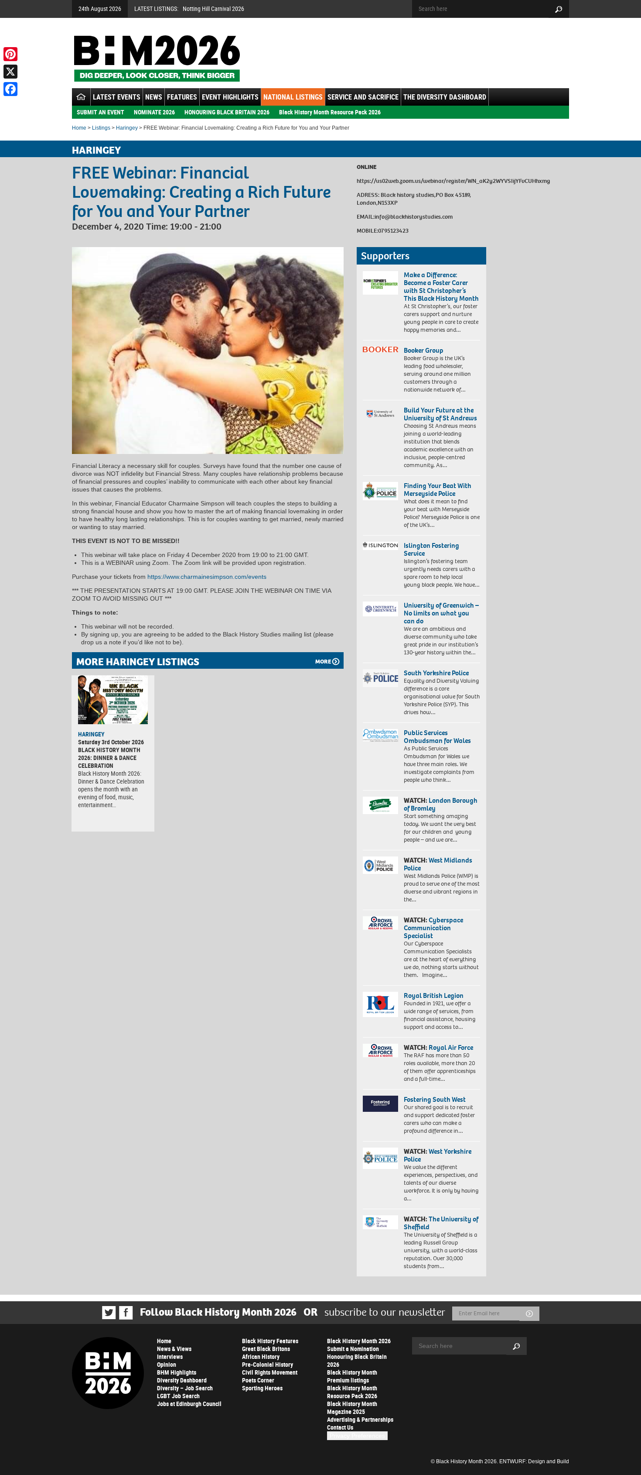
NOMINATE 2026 (154, 112)
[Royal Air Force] (380, 1051)
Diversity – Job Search (185, 1388)
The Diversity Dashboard (444, 97)
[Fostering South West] (380, 1104)
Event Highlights (230, 97)
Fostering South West (435, 1099)
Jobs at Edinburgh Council (189, 1403)
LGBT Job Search (178, 1396)
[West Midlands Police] (380, 865)
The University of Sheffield (441, 1222)
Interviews (170, 1356)
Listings (101, 128)
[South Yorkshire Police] (380, 678)
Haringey (127, 128)
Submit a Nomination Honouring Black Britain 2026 (357, 1356)
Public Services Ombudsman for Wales (437, 736)
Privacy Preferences (357, 1435)
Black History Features (270, 1341)
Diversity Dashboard (182, 1380)
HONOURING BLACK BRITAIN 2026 (226, 112)
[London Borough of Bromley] (380, 805)
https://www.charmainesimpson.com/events (206, 576)
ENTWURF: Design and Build (534, 1461)
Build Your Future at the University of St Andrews (440, 414)
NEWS (153, 97)
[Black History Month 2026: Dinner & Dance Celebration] (113, 699)
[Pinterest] (10, 54)
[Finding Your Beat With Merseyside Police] (380, 491)
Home (79, 128)
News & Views (174, 1348)
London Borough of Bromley (440, 804)
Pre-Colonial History (267, 1364)
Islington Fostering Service (431, 549)
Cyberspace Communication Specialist (433, 927)
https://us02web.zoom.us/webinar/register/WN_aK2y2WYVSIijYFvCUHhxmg (453, 181)
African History (261, 1356)
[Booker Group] (380, 349)
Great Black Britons (266, 1348)
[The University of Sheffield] (380, 1222)
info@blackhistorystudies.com (414, 217)
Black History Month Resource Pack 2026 (330, 112)
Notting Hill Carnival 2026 (213, 8)
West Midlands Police (438, 864)
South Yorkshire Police (436, 672)
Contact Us (340, 1427)
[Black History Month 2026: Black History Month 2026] (157, 58)
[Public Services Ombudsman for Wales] (380, 735)
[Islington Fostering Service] (380, 546)
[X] (10, 71)
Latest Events (116, 97)
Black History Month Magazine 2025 (352, 1407)
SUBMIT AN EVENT (100, 112)
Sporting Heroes (262, 1388)
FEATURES (182, 97)
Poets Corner (258, 1380)
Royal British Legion (434, 995)
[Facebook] (10, 89)
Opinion (166, 1364)
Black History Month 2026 (359, 1341)
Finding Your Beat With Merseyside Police (437, 489)
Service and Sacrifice (363, 97)
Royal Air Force (451, 1047)
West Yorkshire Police (437, 1155)
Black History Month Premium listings (352, 1376)
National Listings (293, 97)
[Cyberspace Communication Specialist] (380, 923)
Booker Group (424, 350)
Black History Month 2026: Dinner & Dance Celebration (109, 758)
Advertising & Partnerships (360, 1419)
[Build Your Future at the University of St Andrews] (380, 414)
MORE (323, 661)
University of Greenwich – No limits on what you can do (441, 613)
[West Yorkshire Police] (380, 1158)
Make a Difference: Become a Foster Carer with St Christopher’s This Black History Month (441, 286)
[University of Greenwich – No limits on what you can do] (380, 609)
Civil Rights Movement (269, 1372)
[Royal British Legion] (380, 1004)
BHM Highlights (176, 1372)
